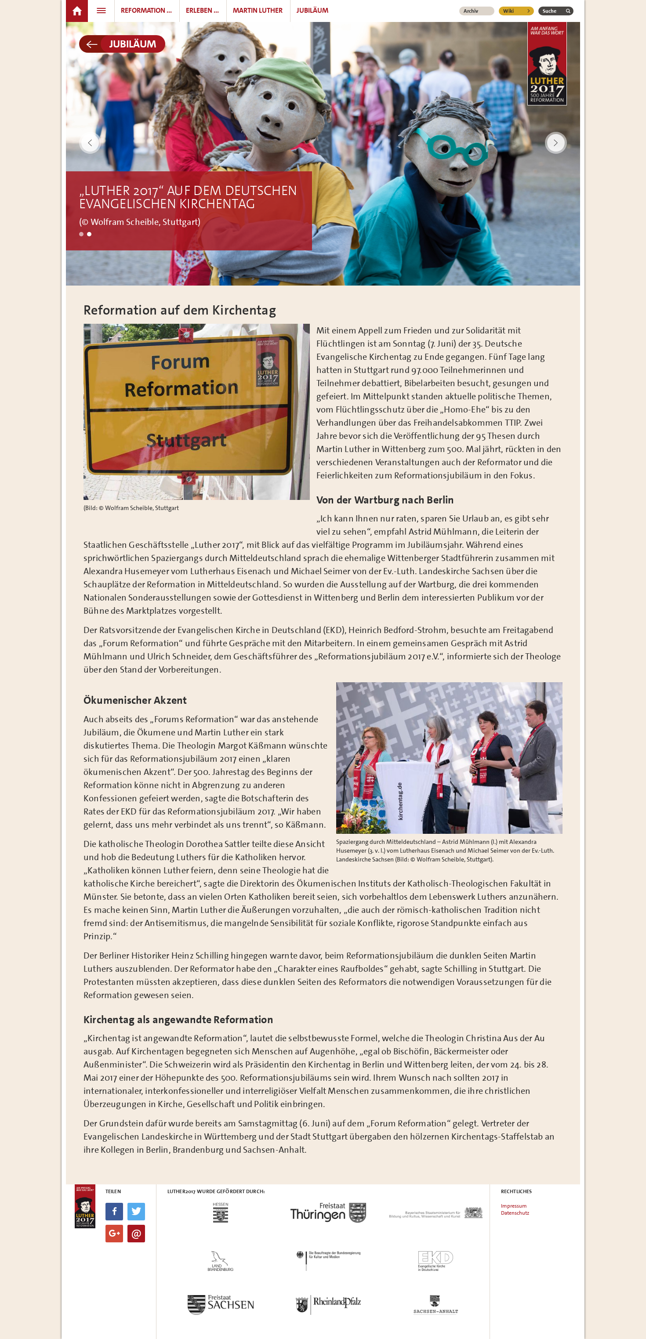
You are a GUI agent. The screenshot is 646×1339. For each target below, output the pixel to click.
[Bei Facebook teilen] (114, 1211)
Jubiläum (132, 44)
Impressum (514, 1205)
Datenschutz (515, 1212)
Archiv (471, 10)
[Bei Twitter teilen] (136, 1211)
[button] (90, 143)
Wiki (508, 10)
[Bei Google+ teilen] (114, 1233)
